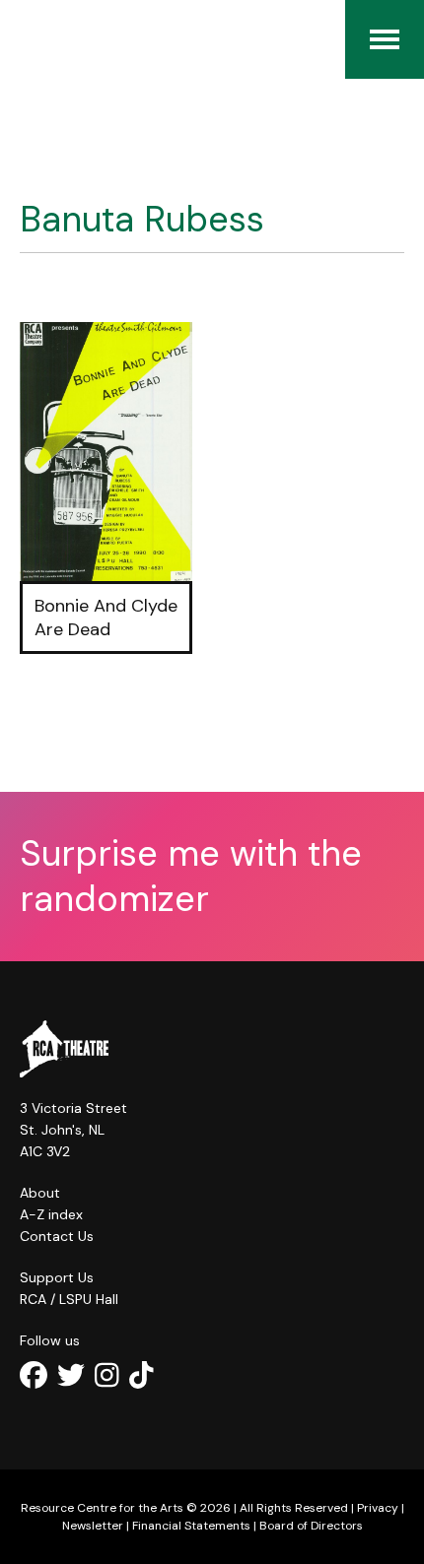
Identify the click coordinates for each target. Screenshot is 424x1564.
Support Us (57, 1277)
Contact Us (57, 1236)
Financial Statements (191, 1525)
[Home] (29, 39)
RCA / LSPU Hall (69, 1299)
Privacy (377, 1508)
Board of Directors (311, 1525)
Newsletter (92, 1525)
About (40, 1193)
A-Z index (51, 1214)
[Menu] (384, 39)
